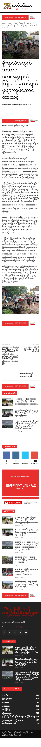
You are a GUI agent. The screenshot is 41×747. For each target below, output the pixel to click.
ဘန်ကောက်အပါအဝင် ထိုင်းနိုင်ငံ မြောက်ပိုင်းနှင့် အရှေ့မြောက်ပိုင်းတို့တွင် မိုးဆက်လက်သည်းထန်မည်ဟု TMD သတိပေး (27, 426)
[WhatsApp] (19, 334)
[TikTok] (15, 632)
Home (4, 23)
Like (6, 452)
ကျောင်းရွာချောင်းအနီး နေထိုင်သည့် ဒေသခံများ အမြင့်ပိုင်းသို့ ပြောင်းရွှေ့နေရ (26, 584)
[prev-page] (3, 436)
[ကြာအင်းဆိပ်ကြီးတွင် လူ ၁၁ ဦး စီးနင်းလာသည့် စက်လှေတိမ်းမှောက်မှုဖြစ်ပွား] (7, 413)
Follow (15, 452)
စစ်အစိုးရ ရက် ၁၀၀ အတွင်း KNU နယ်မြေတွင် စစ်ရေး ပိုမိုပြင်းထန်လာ (26, 559)
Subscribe (34, 452)
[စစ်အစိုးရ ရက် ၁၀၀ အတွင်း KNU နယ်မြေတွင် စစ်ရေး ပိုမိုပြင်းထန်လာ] (7, 560)
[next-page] (7, 436)
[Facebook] (4, 334)
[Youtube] (26, 632)
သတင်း (10, 23)
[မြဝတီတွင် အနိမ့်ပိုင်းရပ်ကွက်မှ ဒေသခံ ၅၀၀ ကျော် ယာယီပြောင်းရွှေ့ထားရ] (7, 572)
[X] (9, 334)
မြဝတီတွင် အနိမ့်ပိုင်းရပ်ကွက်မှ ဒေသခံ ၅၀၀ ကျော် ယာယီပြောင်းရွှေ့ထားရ (26, 572)
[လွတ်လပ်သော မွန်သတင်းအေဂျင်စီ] (11, 375)
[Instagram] (10, 632)
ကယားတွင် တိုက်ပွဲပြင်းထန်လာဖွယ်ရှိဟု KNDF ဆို (31, 349)
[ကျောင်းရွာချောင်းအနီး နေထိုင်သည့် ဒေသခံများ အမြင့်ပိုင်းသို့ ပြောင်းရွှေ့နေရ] (7, 585)
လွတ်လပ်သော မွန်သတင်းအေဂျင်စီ (13, 104)
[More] (27, 113)
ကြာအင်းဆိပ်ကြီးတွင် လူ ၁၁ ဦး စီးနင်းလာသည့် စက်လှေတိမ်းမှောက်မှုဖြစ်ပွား (26, 412)
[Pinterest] (14, 334)
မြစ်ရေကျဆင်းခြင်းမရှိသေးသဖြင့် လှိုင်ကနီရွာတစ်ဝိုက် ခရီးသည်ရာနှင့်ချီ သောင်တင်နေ (26, 401)
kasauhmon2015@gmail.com (18, 627)
